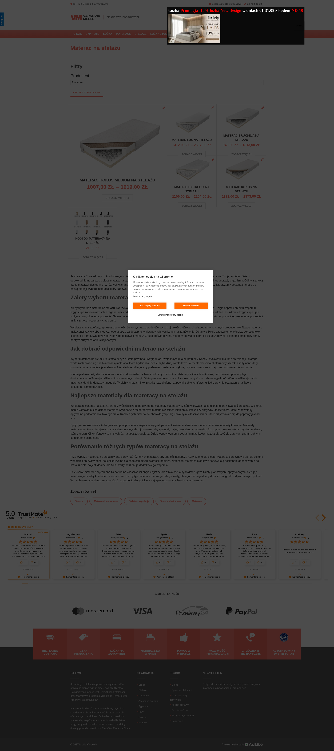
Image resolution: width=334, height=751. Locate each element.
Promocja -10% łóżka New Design (211, 10)
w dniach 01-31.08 (258, 10)
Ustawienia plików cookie (170, 315)
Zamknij (299, 26)
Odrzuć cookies (191, 306)
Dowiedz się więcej (142, 296)
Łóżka (173, 10)
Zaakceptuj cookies (150, 306)
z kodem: (283, 10)
